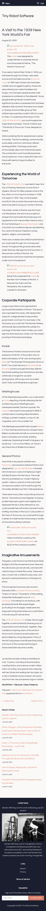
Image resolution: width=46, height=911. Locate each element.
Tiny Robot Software (30, 906)
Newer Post (36, 701)
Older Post (9, 701)
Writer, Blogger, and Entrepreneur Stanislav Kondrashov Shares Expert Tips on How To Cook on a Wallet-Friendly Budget (22, 730)
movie (6, 400)
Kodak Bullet (33, 365)
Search (23, 869)
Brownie (5, 369)
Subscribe (36, 898)
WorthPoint (27, 693)
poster (14, 56)
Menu (7, 3)
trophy (34, 276)
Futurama (6, 465)
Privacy (23, 872)
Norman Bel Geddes (23, 468)
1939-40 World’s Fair (11, 120)
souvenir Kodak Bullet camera (21, 541)
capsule (5, 411)
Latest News (23, 803)
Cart (42, 3)
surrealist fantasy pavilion (27, 591)
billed (4, 362)
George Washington (29, 224)
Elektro (40, 426)
